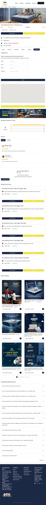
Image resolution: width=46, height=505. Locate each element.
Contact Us (26, 473)
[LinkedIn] (39, 483)
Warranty (15, 473)
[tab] (3, 49)
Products (22, 3)
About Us (34, 3)
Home (16, 3)
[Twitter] (41, 483)
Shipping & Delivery (17, 476)
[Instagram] (37, 483)
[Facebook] (34, 483)
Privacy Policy (16, 474)
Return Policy (16, 479)
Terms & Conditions (17, 478)
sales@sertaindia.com (7, 484)
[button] (23, 92)
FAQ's (14, 469)
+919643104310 (5, 481)
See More (41, 460)
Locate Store (27, 474)
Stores (2, 6)
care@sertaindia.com (7, 486)
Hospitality (28, 3)
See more (15, 306)
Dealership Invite (27, 471)
